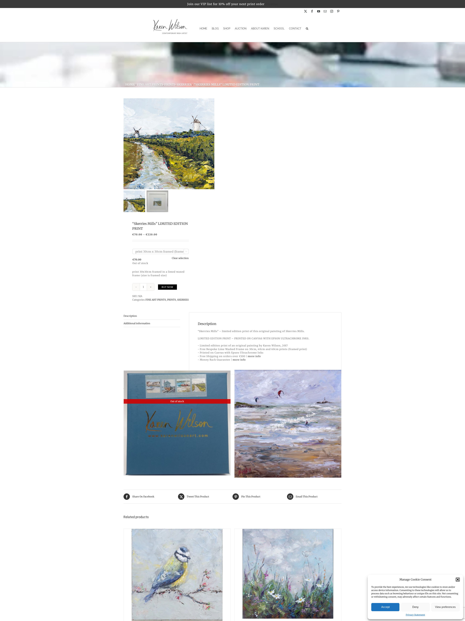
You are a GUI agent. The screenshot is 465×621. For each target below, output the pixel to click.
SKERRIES (183, 299)
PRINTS (171, 299)
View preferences (445, 606)
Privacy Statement (415, 614)
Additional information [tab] (137, 323)
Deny (415, 606)
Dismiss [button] (271, 4)
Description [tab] (130, 315)
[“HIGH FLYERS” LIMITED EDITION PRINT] (287, 423)
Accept (385, 606)
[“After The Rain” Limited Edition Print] (287, 574)
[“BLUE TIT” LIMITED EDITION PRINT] (177, 574)
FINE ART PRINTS (155, 299)
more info (254, 356)
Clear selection (180, 258)
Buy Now (167, 287)
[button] (458, 579)
